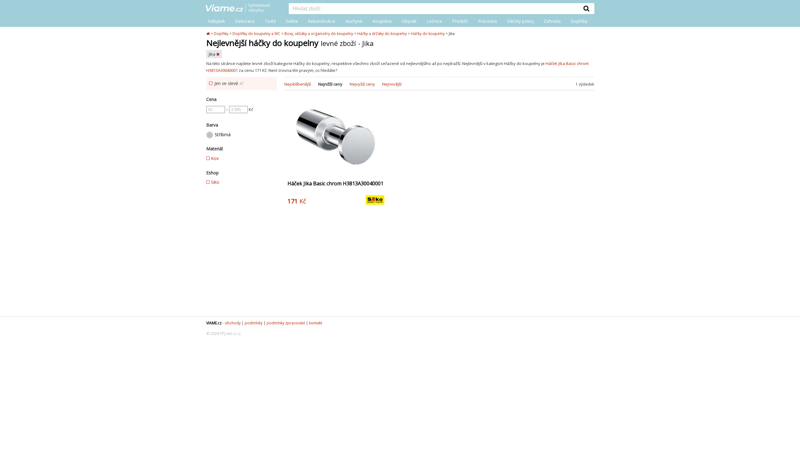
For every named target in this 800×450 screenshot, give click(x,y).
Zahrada (552, 21)
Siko (214, 182)
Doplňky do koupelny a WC (256, 33)
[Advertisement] (439, 266)
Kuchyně (353, 21)
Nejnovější (392, 84)
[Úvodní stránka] (208, 33)
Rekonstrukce (321, 21)
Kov (214, 158)
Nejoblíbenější (297, 84)
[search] (434, 9)
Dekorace (245, 21)
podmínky (253, 323)
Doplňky (579, 21)
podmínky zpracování (286, 323)
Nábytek (216, 21)
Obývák (409, 21)
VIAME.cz (214, 323)
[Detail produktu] (379, 171)
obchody (233, 323)
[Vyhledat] (586, 8)
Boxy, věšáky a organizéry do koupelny (318, 33)
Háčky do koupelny (428, 33)
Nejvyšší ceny (362, 84)
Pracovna (487, 21)
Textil (270, 21)
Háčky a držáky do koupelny (382, 33)
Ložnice (434, 21)
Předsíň (460, 21)
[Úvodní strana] (242, 8)
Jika (212, 54)
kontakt (315, 323)
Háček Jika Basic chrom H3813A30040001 (335, 183)
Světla (292, 21)
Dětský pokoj (520, 21)
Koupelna (382, 21)
